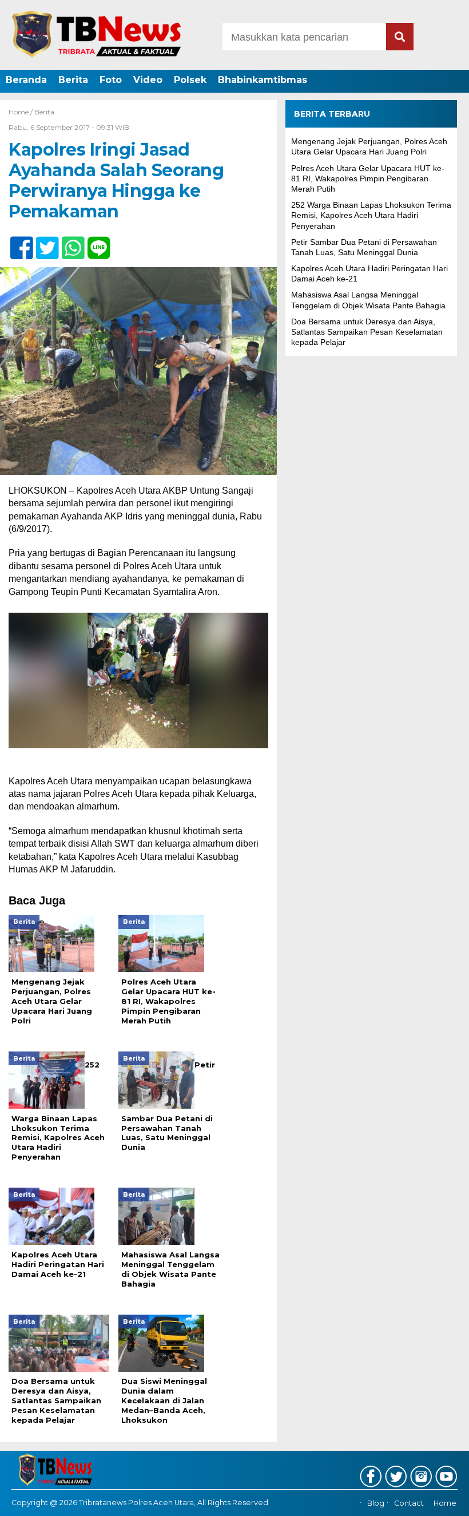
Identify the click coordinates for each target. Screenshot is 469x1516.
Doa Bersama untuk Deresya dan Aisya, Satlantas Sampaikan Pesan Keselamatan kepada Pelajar (367, 332)
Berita (73, 79)
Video (147, 79)
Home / (21, 112)
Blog (375, 1503)
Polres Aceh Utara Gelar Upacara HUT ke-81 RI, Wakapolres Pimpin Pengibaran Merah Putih (367, 178)
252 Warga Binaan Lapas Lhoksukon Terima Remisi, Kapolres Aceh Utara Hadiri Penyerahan (371, 215)
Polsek (190, 79)
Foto (111, 79)
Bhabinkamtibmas (262, 79)
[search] (400, 36)
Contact (409, 1503)
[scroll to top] (442, 1499)
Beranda (26, 79)
